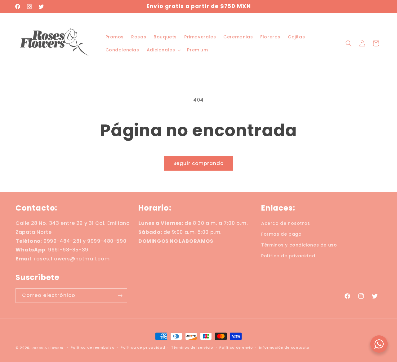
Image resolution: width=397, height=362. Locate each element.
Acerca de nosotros (285, 223)
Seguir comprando (198, 163)
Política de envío (236, 347)
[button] (163, 49)
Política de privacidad (288, 256)
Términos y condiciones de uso (299, 245)
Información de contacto (284, 347)
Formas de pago (281, 234)
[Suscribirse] (120, 295)
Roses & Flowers (48, 347)
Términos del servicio (192, 347)
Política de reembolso (93, 347)
